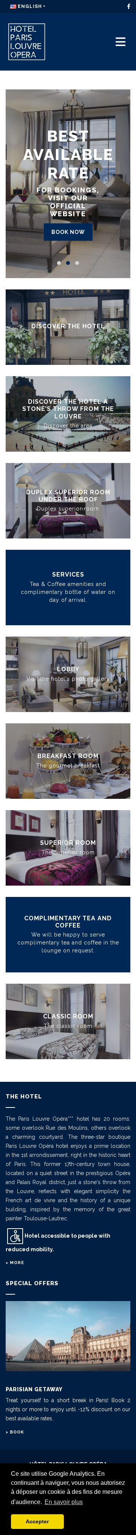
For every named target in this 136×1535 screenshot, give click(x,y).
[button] (58, 263)
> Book (15, 1432)
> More (15, 1262)
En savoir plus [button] (64, 1502)
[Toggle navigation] (120, 42)
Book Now (68, 232)
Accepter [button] (37, 1521)
